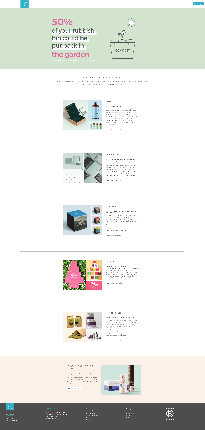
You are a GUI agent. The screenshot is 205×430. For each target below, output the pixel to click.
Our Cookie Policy (92, 411)
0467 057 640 (51, 419)
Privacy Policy (90, 413)
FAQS (88, 417)
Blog (127, 417)
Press (88, 419)
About (128, 411)
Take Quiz (129, 409)
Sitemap (89, 409)
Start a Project (198, 4)
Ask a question (51, 421)
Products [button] (147, 4)
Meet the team (131, 413)
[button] (15, 38)
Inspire (166, 4)
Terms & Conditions (92, 415)
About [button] (179, 4)
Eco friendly (157, 4)
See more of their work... (114, 129)
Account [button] (187, 4)
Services (129, 415)
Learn (173, 4)
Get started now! (73, 388)
